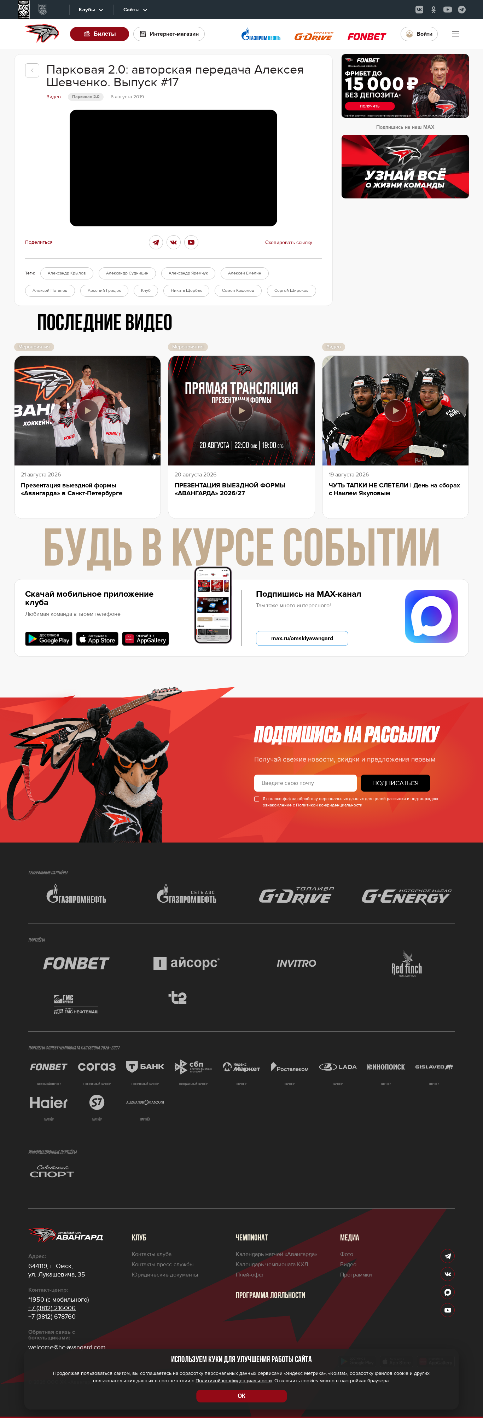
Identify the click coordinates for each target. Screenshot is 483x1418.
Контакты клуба (151, 1254)
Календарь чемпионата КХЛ (272, 1264)
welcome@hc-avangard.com (67, 1347)
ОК (241, 1396)
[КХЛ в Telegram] (462, 9)
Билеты (105, 34)
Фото (346, 1254)
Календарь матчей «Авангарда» (276, 1254)
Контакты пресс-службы (162, 1264)
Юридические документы (165, 1274)
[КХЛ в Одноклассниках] (433, 9)
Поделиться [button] (39, 242)
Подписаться (395, 783)
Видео (348, 1264)
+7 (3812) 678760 (52, 1316)
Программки (356, 1274)
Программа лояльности (270, 1296)
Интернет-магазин (174, 33)
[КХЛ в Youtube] (448, 9)
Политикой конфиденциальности (329, 805)
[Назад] (32, 70)
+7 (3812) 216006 (52, 1308)
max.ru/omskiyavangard (302, 638)
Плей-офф (249, 1274)
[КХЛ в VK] (419, 9)
